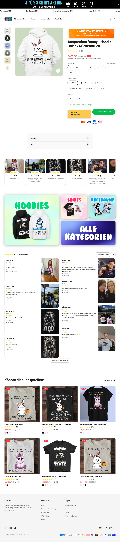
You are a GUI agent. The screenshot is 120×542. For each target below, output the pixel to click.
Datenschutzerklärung (48, 509)
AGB (42, 505)
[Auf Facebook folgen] (5, 528)
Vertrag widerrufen (71, 505)
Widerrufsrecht (46, 516)
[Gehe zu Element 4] (7, 53)
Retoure (43, 519)
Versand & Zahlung (71, 516)
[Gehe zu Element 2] (7, 38)
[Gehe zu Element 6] (7, 68)
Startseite (17, 19)
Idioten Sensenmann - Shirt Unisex (54, 477)
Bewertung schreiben (103, 254)
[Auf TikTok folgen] (15, 528)
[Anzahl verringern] (70, 98)
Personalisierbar (45, 19)
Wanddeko (58, 19)
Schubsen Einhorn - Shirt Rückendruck (93, 425)
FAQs (66, 509)
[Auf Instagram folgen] (10, 528)
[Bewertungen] (14, 166)
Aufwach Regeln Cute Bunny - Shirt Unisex (56, 425)
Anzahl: (70, 94)
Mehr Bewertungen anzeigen (60, 360)
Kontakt (67, 512)
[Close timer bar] (118, 4)
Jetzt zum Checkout (104, 112)
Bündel (33, 19)
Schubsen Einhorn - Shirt (12, 477)
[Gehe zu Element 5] (7, 60)
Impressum (45, 512)
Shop (25, 19)
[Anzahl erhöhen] (79, 98)
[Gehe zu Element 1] (7, 31)
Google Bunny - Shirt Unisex (13, 425)
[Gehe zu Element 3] (7, 46)
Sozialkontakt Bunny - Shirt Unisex (91, 477)
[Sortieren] (114, 254)
